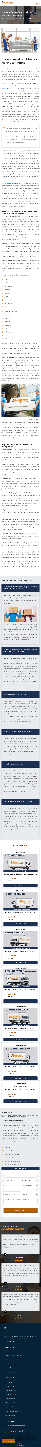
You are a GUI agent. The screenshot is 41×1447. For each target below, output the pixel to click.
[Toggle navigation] (37, 3)
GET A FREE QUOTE (20, 885)
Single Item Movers (10, 1407)
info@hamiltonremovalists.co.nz (17, 1425)
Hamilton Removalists (8, 183)
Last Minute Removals (11, 1415)
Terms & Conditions (10, 1368)
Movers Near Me (10, 1372)
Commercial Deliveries (11, 1411)
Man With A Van (9, 1386)
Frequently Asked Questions (13, 1355)
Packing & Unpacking (11, 1394)
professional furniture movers (11, 88)
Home (3, 15)
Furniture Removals (10, 1390)
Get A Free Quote (20, 1210)
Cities (9, 15)
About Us (7, 1351)
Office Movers (9, 1382)
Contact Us (8, 1364)
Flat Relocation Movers (11, 1403)
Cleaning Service (10, 1398)
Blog (6, 1359)
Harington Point (17, 15)
